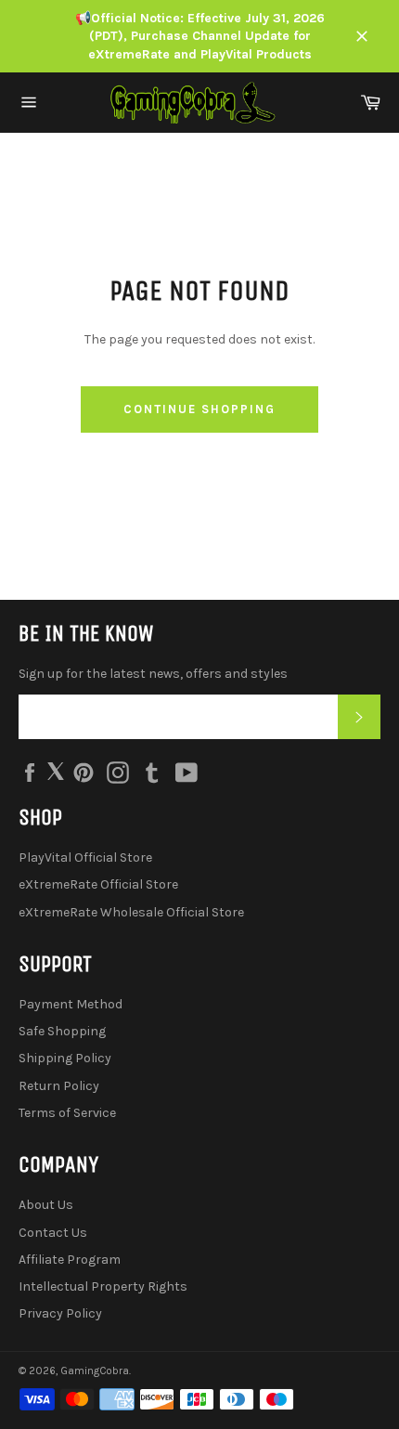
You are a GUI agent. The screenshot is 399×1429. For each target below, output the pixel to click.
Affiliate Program (70, 1259)
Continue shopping (199, 409)
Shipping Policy (65, 1058)
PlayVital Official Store (85, 857)
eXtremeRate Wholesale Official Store (131, 912)
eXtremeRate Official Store (98, 884)
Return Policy (59, 1086)
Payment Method (70, 1004)
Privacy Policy (60, 1313)
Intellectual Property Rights (103, 1286)
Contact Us (53, 1233)
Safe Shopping (62, 1031)
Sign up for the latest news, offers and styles (153, 674)
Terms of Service (67, 1113)
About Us (46, 1205)
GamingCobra (94, 1371)
